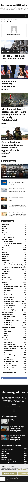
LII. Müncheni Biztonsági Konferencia (9, 84)
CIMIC (6, 340)
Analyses (5, 224)
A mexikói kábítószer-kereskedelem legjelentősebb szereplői (17, 438)
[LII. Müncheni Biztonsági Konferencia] (14, 72)
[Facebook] (14, 410)
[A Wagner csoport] (5, 421)
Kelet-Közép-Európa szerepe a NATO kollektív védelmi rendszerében (17, 429)
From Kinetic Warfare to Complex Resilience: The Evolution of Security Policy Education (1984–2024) (17, 207)
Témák (4, 338)
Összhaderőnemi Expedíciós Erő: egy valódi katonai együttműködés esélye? (12, 147)
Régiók (4, 282)
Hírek (4, 258)
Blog (3, 230)
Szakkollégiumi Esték (11, 321)
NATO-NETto (6, 278)
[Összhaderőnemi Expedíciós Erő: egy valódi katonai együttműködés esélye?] (14, 133)
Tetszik (24, 378)
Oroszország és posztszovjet (14, 310)
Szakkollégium (7, 314)
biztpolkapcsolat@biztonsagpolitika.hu (14, 406)
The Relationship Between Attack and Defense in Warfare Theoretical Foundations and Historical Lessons (17, 214)
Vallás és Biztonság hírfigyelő (14, 267)
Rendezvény (8, 235)
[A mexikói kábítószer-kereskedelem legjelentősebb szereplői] (5, 437)
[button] (2, 16)
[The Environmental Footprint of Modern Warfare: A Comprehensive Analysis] (4, 199)
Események (6, 250)
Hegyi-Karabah (9, 297)
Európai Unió (8, 295)
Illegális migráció (10, 348)
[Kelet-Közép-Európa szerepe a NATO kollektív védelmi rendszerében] (5, 428)
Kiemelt (5, 273)
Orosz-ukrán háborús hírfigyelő (15, 265)
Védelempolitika (9, 368)
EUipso (4, 252)
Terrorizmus (8, 363)
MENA (4, 275)
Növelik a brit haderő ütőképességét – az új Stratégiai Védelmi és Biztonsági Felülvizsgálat (13, 114)
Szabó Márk (4, 62)
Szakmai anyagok (8, 327)
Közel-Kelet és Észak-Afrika (14, 301)
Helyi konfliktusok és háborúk (11, 51)
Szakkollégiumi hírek (11, 323)
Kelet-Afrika (8, 299)
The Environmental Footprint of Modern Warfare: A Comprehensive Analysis (17, 199)
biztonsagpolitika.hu (12, 479)
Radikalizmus (8, 359)
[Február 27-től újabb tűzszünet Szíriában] (14, 47)
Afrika (6, 284)
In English (5, 269)
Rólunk (6, 318)
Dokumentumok (9, 316)
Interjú (6, 336)
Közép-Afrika (8, 303)
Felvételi (5, 256)
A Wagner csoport (16, 420)
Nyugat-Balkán (9, 308)
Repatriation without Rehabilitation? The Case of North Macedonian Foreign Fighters (17, 183)
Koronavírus (8, 353)
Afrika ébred (8, 241)
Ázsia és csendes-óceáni (13, 286)
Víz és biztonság (9, 370)
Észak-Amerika (9, 293)
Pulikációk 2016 (7, 280)
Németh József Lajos (8, 176)
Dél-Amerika (8, 288)
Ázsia (4, 226)
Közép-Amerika (9, 305)
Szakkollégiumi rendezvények (14, 325)
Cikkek (4, 233)
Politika (6, 357)
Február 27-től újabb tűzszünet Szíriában (13, 57)
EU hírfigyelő (8, 263)
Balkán (4, 228)
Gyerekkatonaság (10, 344)
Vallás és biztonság (11, 366)
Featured (5, 254)
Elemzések (5, 77)
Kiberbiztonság (9, 351)
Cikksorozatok (7, 239)
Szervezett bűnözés (11, 361)
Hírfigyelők (6, 260)
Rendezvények (9, 237)
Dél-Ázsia (7, 290)
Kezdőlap (3, 19)
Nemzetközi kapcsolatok (12, 355)
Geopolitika (8, 342)
